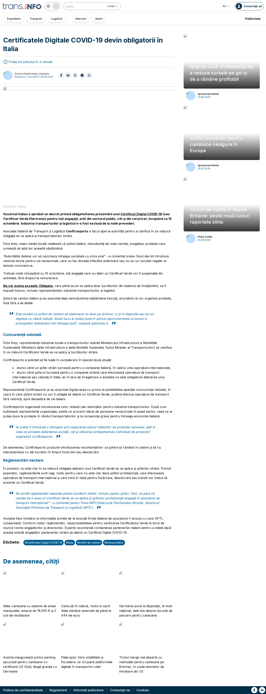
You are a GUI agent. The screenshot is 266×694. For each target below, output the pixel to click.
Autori (99, 18)
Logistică (56, 18)
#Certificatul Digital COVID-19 (43, 542)
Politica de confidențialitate (23, 690)
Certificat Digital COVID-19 (141, 214)
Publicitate (253, 18)
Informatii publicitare (88, 690)
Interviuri (80, 18)
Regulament (58, 690)
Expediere (14, 18)
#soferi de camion (89, 542)
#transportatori (114, 542)
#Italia (69, 542)
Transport (36, 18)
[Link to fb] (254, 690)
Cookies (143, 690)
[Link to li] (262, 690)
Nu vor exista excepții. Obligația (28, 286)
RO (224, 6)
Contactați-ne (120, 690)
